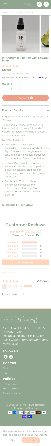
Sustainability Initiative (17, 205)
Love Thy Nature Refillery (30, 404)
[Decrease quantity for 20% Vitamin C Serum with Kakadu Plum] (5, 89)
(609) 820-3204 (12, 332)
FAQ (5, 372)
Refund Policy (10, 383)
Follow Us (10, 351)
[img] (10, 281)
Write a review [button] (25, 262)
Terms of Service (12, 392)
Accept (31, 440)
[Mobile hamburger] (5, 4)
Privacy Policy (11, 388)
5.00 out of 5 (33, 231)
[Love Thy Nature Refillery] (25, 4)
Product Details (12, 110)
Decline (15, 440)
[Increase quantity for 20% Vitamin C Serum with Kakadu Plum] (18, 89)
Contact (9, 363)
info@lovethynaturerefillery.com (23, 335)
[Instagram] (11, 357)
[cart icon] (46, 4)
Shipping (6, 73)
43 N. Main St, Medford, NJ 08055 (24, 328)
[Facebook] (5, 357)
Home (5, 12)
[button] (10, 66)
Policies (9, 378)
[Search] (39, 4)
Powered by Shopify (25, 408)
